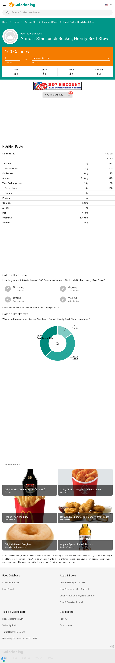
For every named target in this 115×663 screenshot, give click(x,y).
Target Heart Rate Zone (13, 632)
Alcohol (6, 208)
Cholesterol (8, 173)
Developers (67, 611)
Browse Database (10, 582)
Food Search (8, 589)
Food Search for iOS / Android (74, 589)
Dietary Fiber (11, 188)
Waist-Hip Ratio (9, 625)
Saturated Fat (11, 168)
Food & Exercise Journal (71, 602)
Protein (6, 198)
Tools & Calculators (14, 611)
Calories (6, 154)
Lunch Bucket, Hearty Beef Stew (79, 22)
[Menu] (4, 4)
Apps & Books (68, 575)
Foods (16, 22)
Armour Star (31, 22)
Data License (66, 625)
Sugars (8, 193)
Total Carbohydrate (12, 183)
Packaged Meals (50, 22)
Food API (64, 619)
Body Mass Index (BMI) (13, 619)
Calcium (6, 203)
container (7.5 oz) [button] (41, 58)
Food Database (11, 575)
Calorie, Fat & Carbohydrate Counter (77, 596)
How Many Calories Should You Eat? (19, 638)
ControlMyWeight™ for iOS (72, 582)
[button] (108, 4)
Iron (4, 213)
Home (5, 22)
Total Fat (6, 163)
